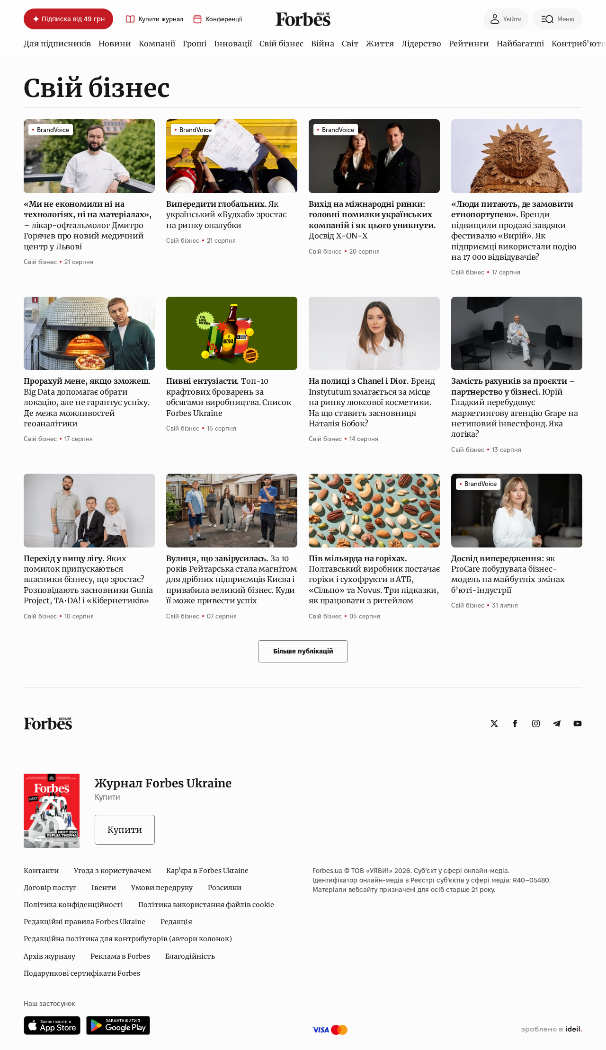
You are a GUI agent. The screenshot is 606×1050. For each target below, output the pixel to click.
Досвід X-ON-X (372, 219)
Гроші (194, 43)
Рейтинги (469, 43)
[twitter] (494, 723)
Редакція (176, 922)
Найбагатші (520, 43)
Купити (124, 829)
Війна (322, 43)
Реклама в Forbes (120, 956)
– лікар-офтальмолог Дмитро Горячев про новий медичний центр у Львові (88, 225)
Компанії (157, 43)
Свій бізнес (281, 43)
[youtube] (577, 723)
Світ (350, 43)
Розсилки (224, 887)
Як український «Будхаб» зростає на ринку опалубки (226, 214)
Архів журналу (49, 956)
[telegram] (556, 723)
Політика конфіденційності (73, 904)
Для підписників (57, 43)
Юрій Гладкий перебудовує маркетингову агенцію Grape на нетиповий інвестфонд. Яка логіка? (514, 407)
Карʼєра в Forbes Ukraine (207, 870)
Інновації (233, 43)
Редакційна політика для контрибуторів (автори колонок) (128, 939)
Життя (380, 43)
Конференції (224, 19)
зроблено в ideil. (551, 1029)
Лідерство (421, 43)
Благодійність (190, 956)
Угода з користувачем (112, 870)
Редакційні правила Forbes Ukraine (84, 922)
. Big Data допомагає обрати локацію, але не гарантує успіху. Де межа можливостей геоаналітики (87, 402)
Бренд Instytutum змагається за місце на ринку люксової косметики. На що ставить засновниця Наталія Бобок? (372, 402)
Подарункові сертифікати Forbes (82, 973)
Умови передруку (162, 887)
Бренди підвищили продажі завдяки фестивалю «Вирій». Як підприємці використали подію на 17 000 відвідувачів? (514, 230)
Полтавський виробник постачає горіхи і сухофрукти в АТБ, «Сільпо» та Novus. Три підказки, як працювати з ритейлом (374, 580)
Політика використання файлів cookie (206, 904)
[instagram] (536, 723)
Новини (114, 43)
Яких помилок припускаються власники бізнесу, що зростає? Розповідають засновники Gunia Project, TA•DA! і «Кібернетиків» (88, 580)
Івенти (103, 887)
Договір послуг (50, 887)
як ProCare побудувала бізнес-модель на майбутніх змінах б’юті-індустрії (508, 574)
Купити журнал (161, 19)
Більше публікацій (303, 651)
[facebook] (515, 723)
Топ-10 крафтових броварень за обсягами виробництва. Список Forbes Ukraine (228, 396)
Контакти (41, 870)
